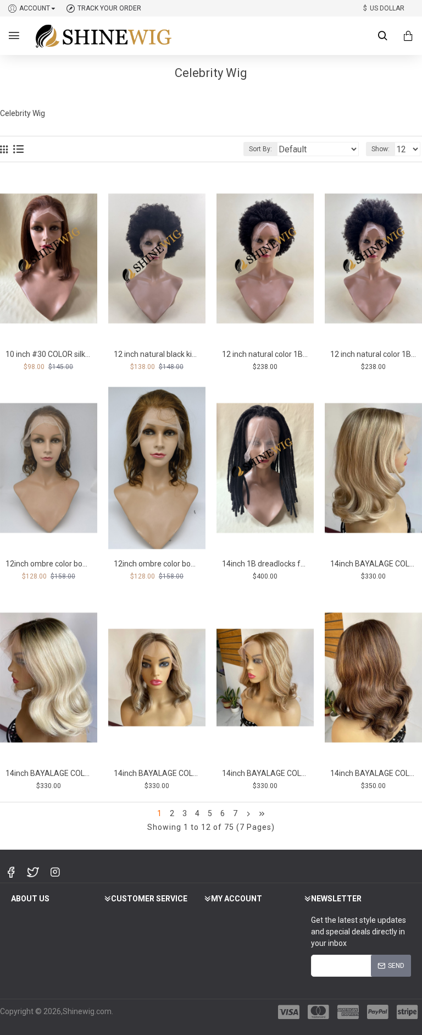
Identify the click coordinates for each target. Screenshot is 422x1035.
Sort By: (260, 149)
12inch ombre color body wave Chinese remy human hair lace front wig (48, 563)
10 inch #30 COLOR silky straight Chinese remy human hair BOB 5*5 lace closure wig (48, 354)
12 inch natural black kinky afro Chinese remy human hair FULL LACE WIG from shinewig (157, 354)
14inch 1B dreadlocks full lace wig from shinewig (265, 563)
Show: (380, 149)
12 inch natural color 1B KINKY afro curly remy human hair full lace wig (373, 354)
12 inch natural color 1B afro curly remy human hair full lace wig (265, 354)
